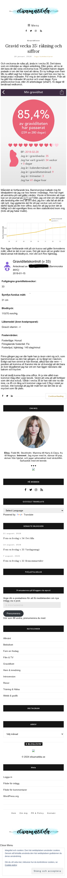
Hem (13, 813)
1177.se (27, 198)
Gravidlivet (33, 41)
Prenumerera (13, 613)
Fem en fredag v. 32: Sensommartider (23, 560)
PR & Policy (37, 813)
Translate (28, 514)
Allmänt (7, 638)
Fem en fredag (11, 651)
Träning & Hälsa (11, 689)
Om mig (24, 813)
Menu (34, 25)
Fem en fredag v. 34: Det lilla (18, 538)
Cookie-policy (11, 865)
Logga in (7, 777)
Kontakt (51, 813)
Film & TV (8, 657)
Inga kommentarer (43, 56)
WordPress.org (11, 796)
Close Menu (6, 845)
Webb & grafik (10, 695)
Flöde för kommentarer (15, 789)
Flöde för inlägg (11, 783)
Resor (6, 683)
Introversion (9, 676)
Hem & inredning (11, 670)
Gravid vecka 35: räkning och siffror (33, 48)
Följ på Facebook (33, 572)
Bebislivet (8, 644)
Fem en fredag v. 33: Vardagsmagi (21, 549)
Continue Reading (55, 396)
